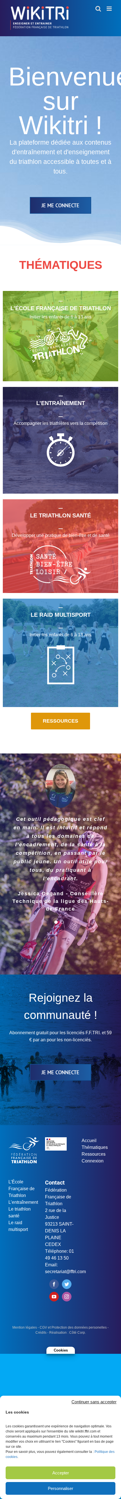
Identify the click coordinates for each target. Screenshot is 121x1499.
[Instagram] (66, 1296)
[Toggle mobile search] (98, 9)
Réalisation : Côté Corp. (67, 1333)
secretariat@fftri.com (65, 1271)
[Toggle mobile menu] (110, 9)
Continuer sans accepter (93, 1401)
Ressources (94, 1154)
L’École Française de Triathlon (21, 1188)
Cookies (61, 1350)
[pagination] (56, 922)
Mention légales (24, 1327)
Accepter (60, 1472)
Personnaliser (60, 1488)
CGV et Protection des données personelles (73, 1327)
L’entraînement (23, 1202)
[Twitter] (66, 1284)
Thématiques (95, 1147)
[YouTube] (54, 1296)
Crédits (40, 1333)
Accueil (89, 1140)
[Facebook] (54, 1284)
